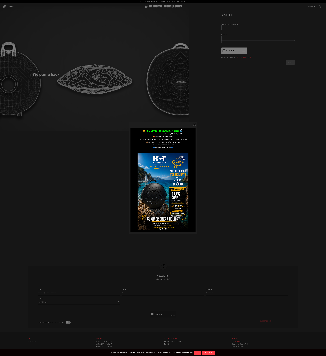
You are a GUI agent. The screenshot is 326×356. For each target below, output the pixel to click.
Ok (197, 352)
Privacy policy (208, 352)
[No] (324, 353)
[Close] (194, 124)
